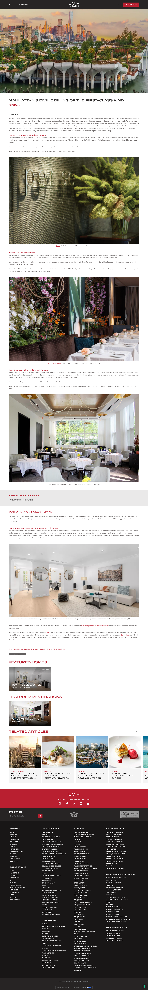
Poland (77, 927)
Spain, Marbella (80, 944)
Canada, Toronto (48, 856)
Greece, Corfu (79, 880)
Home (12, 832)
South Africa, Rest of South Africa (117, 901)
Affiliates (13, 844)
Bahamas (45, 929)
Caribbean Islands (113, 936)
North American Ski (17, 887)
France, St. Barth (48, 953)
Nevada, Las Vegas (49, 895)
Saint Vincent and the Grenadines (50, 961)
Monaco (77, 922)
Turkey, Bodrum (80, 963)
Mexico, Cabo (111, 849)
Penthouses (14, 890)
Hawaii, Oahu (46, 880)
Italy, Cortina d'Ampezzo (83, 902)
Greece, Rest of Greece (83, 890)
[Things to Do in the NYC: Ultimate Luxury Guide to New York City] (25, 752)
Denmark (77, 842)
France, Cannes (80, 847)
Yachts (12, 847)
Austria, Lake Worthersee (84, 834)
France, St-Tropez (81, 871)
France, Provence (81, 863)
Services (13, 837)
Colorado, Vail (47, 871)
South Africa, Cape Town (115, 897)
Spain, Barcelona (80, 936)
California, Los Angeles (51, 837)
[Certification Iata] (74, 817)
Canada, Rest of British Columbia (54, 854)
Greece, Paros (79, 888)
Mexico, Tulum (111, 863)
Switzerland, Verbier (82, 956)
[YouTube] (88, 803)
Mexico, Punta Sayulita (114, 859)
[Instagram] (81, 803)
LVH (48, 632)
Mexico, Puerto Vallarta (115, 854)
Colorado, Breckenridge (51, 866)
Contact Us (14, 861)
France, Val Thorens (82, 876)
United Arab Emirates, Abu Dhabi (118, 919)
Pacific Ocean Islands (114, 940)
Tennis (12, 895)
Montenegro (79, 924)
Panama (109, 866)
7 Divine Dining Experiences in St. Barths (123, 775)
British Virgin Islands (50, 936)
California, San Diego (50, 849)
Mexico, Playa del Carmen (116, 851)
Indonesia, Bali (111, 880)
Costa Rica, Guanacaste (115, 842)
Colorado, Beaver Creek (51, 863)
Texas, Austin (47, 910)
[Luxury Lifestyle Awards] (129, 814)
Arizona (45, 834)
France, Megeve (80, 856)
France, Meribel (80, 859)
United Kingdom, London (83, 965)
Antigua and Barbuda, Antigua (53, 926)
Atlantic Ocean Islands (115, 931)
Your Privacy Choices (79, 987)
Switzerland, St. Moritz (83, 953)
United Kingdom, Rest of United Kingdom (85, 969)
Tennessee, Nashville (50, 907)
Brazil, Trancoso (112, 837)
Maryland (46, 888)
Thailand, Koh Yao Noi (114, 909)
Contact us (125, 635)
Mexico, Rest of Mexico (114, 861)
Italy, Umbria (78, 919)
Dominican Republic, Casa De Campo (52, 942)
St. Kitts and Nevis (48, 965)
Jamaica (45, 955)
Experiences (14, 839)
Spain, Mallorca (80, 941)
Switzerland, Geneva (82, 948)
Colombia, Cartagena (114, 839)
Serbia (76, 934)
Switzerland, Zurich (81, 961)
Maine (44, 885)
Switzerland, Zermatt (82, 958)
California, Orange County (52, 844)
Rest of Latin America (114, 832)
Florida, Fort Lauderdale (51, 876)
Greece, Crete (79, 883)
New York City (13, 109)
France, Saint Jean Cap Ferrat (85, 868)
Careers (13, 854)
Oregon (45, 905)
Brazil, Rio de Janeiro (114, 834)
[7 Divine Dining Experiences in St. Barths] (125, 752)
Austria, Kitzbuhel (81, 832)
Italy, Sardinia (79, 914)
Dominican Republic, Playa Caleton (52, 947)
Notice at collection (63, 987)
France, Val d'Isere (81, 873)
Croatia (77, 839)
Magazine (24, 4)
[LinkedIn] (74, 803)
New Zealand (111, 892)
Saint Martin (46, 958)
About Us (13, 856)
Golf (11, 880)
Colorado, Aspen (48, 861)
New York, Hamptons (50, 900)
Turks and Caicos (48, 967)
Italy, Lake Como (80, 907)
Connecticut (47, 873)
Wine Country (15, 900)
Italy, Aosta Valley (81, 897)
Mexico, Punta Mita (113, 856)
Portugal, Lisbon (80, 929)
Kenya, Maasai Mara (113, 883)
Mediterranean (15, 885)
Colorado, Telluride (50, 868)
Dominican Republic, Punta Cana (54, 950)
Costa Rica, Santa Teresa (115, 847)
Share (18, 654)
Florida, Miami (47, 878)
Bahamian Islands (113, 933)
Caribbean (14, 875)
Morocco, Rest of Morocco (117, 890)
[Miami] (92, 752)
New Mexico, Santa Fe (50, 897)
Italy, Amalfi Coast (81, 895)
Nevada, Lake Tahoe (49, 893)
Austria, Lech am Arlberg (84, 837)
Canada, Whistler (48, 859)
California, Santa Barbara (52, 851)
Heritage (13, 883)
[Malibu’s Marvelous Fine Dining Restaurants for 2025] (58, 752)
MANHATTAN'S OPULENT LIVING (21, 500)
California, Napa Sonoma (51, 842)
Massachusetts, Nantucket (52, 890)
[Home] (60, 803)
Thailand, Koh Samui (113, 907)
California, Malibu (49, 839)
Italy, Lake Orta (80, 910)
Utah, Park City (47, 912)
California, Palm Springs (51, 847)
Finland (77, 844)
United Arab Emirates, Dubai (116, 921)
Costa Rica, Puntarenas (115, 844)
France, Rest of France (83, 866)
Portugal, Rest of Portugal (85, 931)
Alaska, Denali (47, 832)
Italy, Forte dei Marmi (82, 905)
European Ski (14, 878)
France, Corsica (80, 851)
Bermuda (45, 934)
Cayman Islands (48, 938)
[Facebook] (67, 803)
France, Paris (79, 861)
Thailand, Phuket (112, 912)
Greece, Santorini (80, 893)
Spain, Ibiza (78, 939)
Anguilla (45, 924)
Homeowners (15, 842)
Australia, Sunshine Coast (116, 878)
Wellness (13, 897)
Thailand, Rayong (112, 914)
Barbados (46, 931)
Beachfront (14, 873)
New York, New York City (51, 902)
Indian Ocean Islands (114, 938)
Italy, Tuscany (79, 917)
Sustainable (14, 892)
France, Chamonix (81, 849)
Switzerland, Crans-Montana (85, 946)
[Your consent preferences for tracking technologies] (144, 986)
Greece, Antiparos (81, 878)
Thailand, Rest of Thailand (116, 917)
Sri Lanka (109, 904)
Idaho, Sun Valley (48, 883)
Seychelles (110, 895)
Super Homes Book (17, 851)
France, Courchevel (82, 854)
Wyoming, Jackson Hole (51, 914)
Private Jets (14, 849)
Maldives (109, 885)
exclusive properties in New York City (95, 626)
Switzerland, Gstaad (82, 951)
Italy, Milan (78, 912)
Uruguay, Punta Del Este (115, 868)
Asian (12, 870)
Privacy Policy (15, 859)
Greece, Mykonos (80, 885)
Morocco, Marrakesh (114, 887)
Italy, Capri (78, 900)
